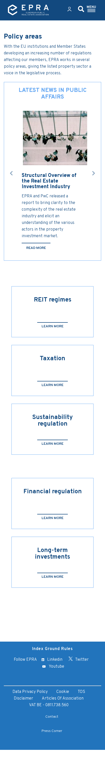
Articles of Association (63, 698)
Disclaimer (23, 698)
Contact (51, 717)
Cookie (62, 691)
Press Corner (52, 731)
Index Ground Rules (52, 649)
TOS (81, 691)
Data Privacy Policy (30, 691)
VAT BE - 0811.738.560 (49, 705)
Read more (36, 248)
